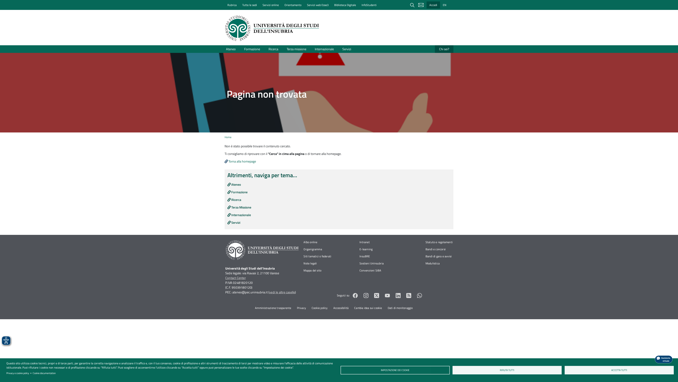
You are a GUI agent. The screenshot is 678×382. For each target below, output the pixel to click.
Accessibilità (341, 308)
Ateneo (231, 49)
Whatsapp (420, 295)
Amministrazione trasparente (273, 308)
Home (228, 137)
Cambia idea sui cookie (368, 308)
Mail (421, 4)
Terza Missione (241, 207)
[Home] (273, 28)
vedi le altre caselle (282, 292)
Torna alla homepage (242, 161)
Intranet (364, 242)
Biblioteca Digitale (345, 5)
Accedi (433, 5)
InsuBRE (364, 256)
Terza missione (296, 49)
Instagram (366, 295)
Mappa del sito (312, 270)
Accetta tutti (619, 370)
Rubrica (232, 5)
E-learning (366, 249)
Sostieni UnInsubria (371, 263)
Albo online (310, 242)
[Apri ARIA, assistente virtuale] (664, 359)
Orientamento (292, 5)
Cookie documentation (44, 373)
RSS (409, 295)
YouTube (387, 295)
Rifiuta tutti (507, 370)
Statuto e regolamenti (439, 242)
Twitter (377, 295)
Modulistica (433, 263)
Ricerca (273, 49)
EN (444, 5)
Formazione (252, 49)
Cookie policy (320, 308)
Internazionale (324, 49)
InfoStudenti (369, 5)
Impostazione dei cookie (395, 370)
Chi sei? (444, 49)
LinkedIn (398, 295)
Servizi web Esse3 (318, 5)
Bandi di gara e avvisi (439, 256)
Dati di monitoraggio (400, 308)
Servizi (346, 49)
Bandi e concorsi (436, 249)
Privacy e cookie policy (17, 373)
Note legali (310, 263)
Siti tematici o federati (317, 256)
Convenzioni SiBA (370, 270)
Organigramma (313, 249)
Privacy (301, 308)
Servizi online (271, 5)
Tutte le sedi (249, 5)
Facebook (355, 295)
